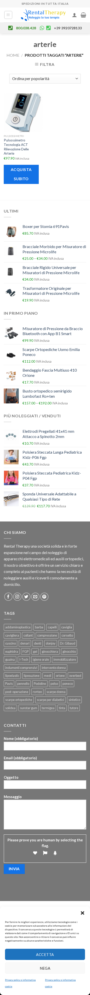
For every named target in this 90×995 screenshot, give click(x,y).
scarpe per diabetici (50, 700)
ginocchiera (50, 651)
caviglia (66, 627)
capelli (52, 627)
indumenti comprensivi (21, 668)
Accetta (45, 954)
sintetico (74, 700)
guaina (10, 659)
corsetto (67, 635)
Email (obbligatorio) (20, 758)
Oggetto (11, 777)
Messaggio (13, 797)
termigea (48, 708)
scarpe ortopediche (18, 700)
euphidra (11, 651)
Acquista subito (21, 174)
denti (37, 643)
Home (12, 55)
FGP (25, 651)
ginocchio (69, 651)
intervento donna (54, 668)
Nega (45, 968)
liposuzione (32, 676)
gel (35, 651)
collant (28, 635)
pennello (23, 684)
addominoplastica (17, 627)
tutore (74, 708)
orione (60, 676)
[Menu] (8, 15)
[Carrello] (83, 14)
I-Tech (23, 659)
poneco (67, 684)
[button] (82, 912)
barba (39, 627)
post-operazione (16, 692)
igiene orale (41, 659)
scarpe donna (56, 692)
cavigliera (12, 635)
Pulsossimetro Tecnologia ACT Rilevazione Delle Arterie (16, 146)
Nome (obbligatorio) (21, 738)
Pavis (9, 684)
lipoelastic (12, 676)
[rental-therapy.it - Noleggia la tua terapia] (43, 14)
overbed (75, 676)
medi (47, 676)
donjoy (51, 643)
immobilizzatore (65, 659)
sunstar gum (28, 708)
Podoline (40, 684)
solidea (10, 708)
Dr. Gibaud (67, 643)
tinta (62, 708)
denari (25, 643)
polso (54, 684)
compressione (47, 635)
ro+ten (37, 692)
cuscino (10, 643)
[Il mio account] (74, 14)
